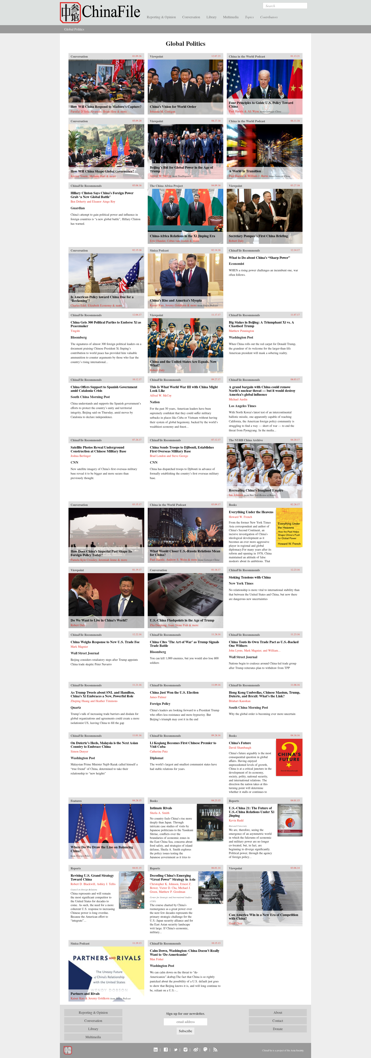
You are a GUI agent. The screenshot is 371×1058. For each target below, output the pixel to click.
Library (212, 17)
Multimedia (231, 17)
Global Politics (74, 29)
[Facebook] (165, 1049)
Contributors (269, 17)
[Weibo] (195, 1049)
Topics (249, 17)
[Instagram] (185, 1049)
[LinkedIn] (155, 1049)
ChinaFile (102, 13)
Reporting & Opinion (161, 17)
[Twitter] (175, 1049)
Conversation (191, 17)
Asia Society (297, 1050)
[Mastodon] (205, 1049)
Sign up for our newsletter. (185, 1013)
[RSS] (215, 1049)
